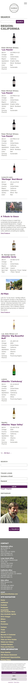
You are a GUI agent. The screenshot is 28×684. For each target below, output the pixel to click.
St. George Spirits (8, 255)
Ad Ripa (4, 294)
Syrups (3, 621)
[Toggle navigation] (25, 3)
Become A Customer (8, 634)
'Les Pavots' (7, 50)
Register (9, 489)
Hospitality (5, 610)
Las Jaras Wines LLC (9, 334)
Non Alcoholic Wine (8, 612)
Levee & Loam (7, 177)
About (3, 632)
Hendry (4, 422)
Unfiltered (4, 602)
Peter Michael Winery (9, 48)
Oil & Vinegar (5, 616)
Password (4, 481)
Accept (14, 672)
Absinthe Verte (8, 257)
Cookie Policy (10, 682)
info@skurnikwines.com (9, 594)
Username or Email (6, 476)
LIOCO (4, 379)
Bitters (3, 619)
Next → (9, 453)
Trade (3, 630)
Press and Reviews (7, 647)
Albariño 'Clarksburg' (11, 381)
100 (5, 453)
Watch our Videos (7, 642)
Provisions (4, 624)
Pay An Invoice (6, 637)
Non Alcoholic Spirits (8, 614)
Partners (4, 627)
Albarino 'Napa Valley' (12, 424)
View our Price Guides (9, 639)
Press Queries (5, 652)
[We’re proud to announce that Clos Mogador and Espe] (14, 509)
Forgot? (3, 489)
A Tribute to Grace (10, 216)
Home (3, 600)
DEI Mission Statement (9, 655)
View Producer (5, 233)
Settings (14, 679)
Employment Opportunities (10, 657)
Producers (4, 607)
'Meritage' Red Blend (11, 179)
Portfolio (4, 605)
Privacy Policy (16, 682)
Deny (14, 676)
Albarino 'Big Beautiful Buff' (12, 337)
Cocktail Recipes (7, 644)
